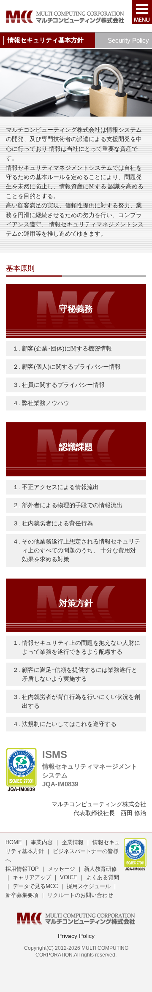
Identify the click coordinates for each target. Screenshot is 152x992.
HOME (13, 842)
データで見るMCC (35, 886)
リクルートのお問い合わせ (80, 895)
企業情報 (73, 842)
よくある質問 (102, 877)
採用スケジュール (89, 886)
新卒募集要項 (21, 895)
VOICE (68, 877)
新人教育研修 (100, 869)
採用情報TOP (22, 869)
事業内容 (42, 842)
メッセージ (61, 869)
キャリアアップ (32, 877)
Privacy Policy (76, 935)
